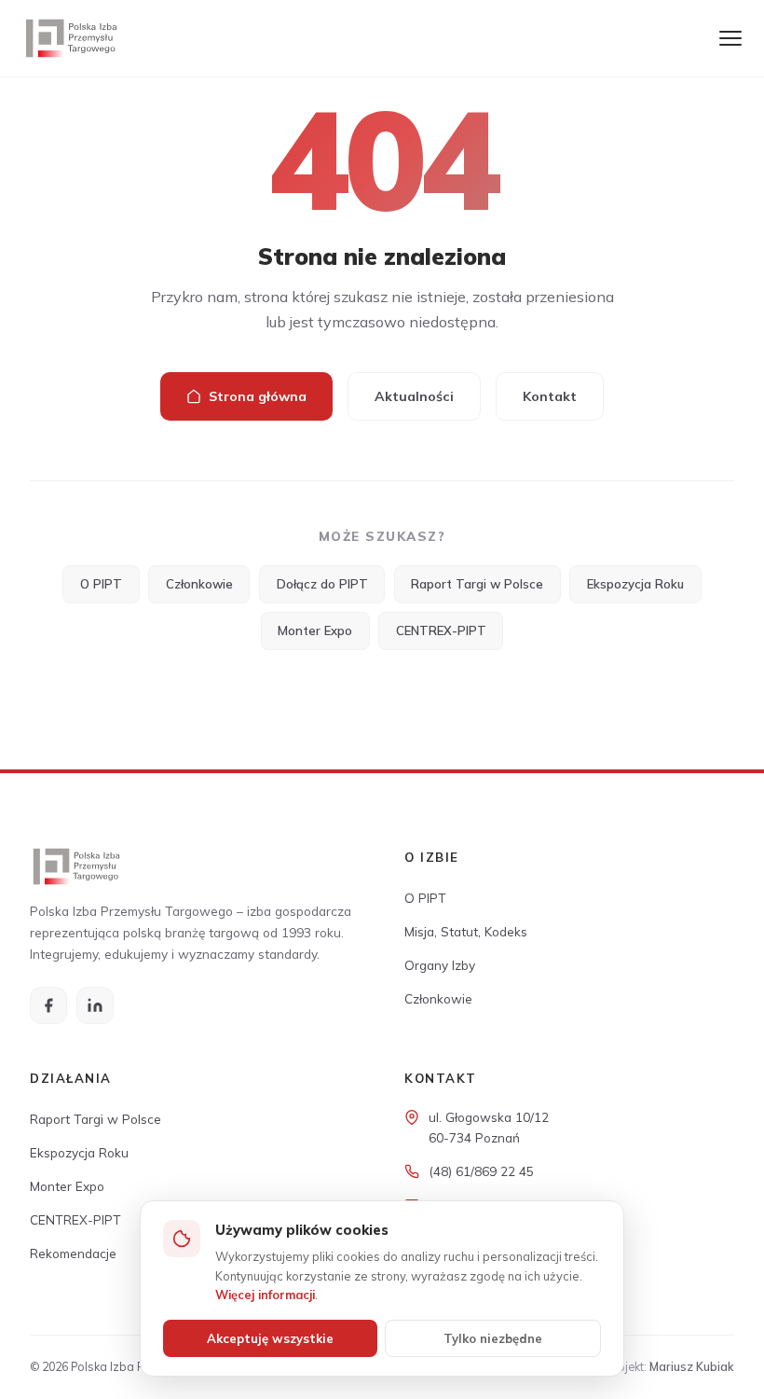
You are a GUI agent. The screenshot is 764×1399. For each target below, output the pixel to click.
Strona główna (258, 396)
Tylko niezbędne (492, 1338)
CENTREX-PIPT (441, 630)
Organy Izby (439, 965)
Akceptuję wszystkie (270, 1338)
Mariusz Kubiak (691, 1366)
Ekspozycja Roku (635, 583)
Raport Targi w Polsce (477, 583)
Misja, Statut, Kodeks (465, 931)
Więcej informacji (265, 1294)
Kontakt (550, 396)
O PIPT (101, 583)
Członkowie (199, 583)
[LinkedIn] (95, 1005)
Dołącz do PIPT (322, 583)
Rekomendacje (73, 1253)
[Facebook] (48, 1005)
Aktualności (414, 396)
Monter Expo (315, 630)
